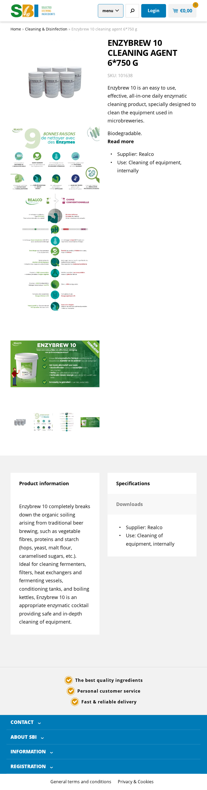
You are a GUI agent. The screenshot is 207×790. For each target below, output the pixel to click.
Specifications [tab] (133, 483)
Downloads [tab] (129, 504)
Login (154, 10)
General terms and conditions (80, 782)
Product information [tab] (44, 483)
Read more (121, 141)
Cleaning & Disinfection (46, 29)
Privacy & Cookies (136, 782)
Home (16, 29)
